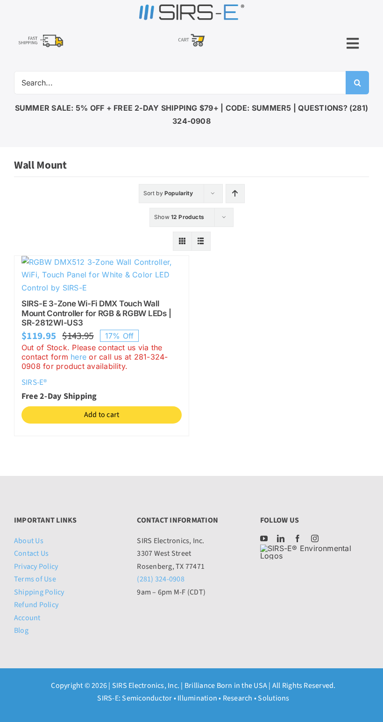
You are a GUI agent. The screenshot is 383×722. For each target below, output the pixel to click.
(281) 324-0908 (160, 579)
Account (27, 618)
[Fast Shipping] (40, 36)
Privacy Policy (36, 566)
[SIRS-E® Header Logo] (191, 6)
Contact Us (31, 553)
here (78, 356)
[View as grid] (182, 241)
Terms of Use (35, 579)
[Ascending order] (235, 193)
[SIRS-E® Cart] (191, 34)
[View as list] (201, 241)
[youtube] (264, 538)
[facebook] (297, 538)
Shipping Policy (39, 592)
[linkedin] (280, 538)
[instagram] (315, 538)
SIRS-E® (34, 382)
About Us (28, 541)
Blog (21, 630)
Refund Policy (36, 605)
